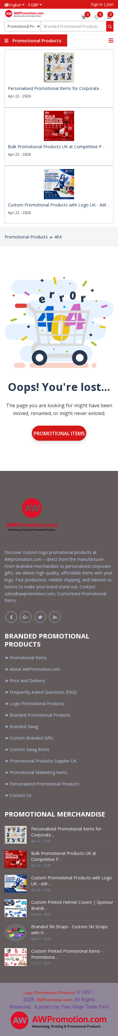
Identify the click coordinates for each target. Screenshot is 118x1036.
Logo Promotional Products (37, 703)
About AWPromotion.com (35, 669)
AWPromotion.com (54, 999)
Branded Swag (24, 726)
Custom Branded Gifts (31, 738)
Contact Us (20, 795)
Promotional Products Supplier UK (43, 761)
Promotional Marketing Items (38, 772)
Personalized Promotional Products (44, 784)
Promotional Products (26, 237)
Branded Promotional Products (40, 715)
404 (57, 237)
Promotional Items (59, 433)
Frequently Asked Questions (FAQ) (43, 692)
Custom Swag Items (29, 749)
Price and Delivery (27, 680)
